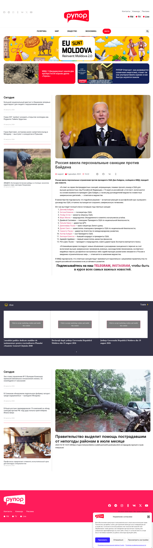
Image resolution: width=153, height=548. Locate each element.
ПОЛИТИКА (41, 31)
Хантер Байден (66, 234)
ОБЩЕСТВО (72, 31)
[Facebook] (4, 12)
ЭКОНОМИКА (90, 31)
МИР (57, 31)
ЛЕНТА (106, 31)
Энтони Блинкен (66, 212)
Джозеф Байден (66, 209)
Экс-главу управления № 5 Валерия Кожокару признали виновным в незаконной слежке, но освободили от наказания (23, 378)
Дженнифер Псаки (67, 226)
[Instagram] (13, 12)
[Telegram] (8, 12)
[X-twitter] (26, 12)
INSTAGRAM (121, 266)
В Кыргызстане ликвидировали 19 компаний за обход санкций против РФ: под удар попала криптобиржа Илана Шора (27, 410)
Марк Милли (65, 218)
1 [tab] (73, 352)
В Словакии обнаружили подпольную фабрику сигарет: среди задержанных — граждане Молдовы (27, 394)
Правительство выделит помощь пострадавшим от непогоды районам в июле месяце (100, 439)
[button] (148, 517)
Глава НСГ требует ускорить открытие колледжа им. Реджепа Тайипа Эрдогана (26, 118)
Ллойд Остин (65, 215)
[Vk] (22, 12)
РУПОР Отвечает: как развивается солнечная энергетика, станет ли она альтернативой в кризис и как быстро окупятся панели (132, 73)
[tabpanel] (26, 329)
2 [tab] (76, 352)
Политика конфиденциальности (135, 545)
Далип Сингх (65, 228)
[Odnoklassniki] (17, 12)
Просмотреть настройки (138, 540)
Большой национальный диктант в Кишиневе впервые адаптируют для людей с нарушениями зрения (27, 103)
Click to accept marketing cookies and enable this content (26, 324)
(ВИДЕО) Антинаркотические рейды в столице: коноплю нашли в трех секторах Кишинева (26, 184)
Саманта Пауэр (66, 231)
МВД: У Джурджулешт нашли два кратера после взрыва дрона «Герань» (58, 73)
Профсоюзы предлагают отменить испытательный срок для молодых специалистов (26, 463)
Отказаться (118, 540)
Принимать (102, 540)
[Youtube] (31, 12)
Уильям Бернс (66, 223)
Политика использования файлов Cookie (111, 545)
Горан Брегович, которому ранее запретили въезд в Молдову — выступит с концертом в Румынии (26, 133)
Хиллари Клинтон (67, 236)
